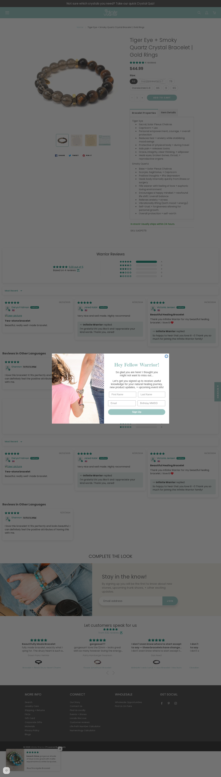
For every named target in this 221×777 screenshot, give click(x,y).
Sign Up (136, 412)
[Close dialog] (166, 356)
